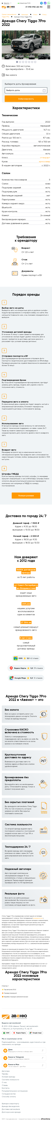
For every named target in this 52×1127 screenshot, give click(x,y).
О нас (4, 1082)
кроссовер (44, 161)
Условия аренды (8, 1077)
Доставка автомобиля (11, 1109)
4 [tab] (26, 62)
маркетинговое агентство (30, 1119)
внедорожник (38, 918)
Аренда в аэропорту (10, 1104)
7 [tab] (35, 62)
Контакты (5, 1088)
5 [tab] (29, 62)
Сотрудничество (9, 1094)
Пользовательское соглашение (15, 1091)
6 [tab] (32, 62)
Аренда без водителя (10, 1106)
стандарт (45, 157)
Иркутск (6, 3)
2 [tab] (20, 62)
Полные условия (26, 495)
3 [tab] (23, 62)
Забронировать (26, 99)
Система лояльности (10, 1080)
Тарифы (5, 1074)
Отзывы (5, 1085)
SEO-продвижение (9, 1119)
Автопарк (6, 1071)
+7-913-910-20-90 (33, 7)
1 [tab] (17, 62)
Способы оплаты (9, 1097)
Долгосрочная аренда (11, 1112)
